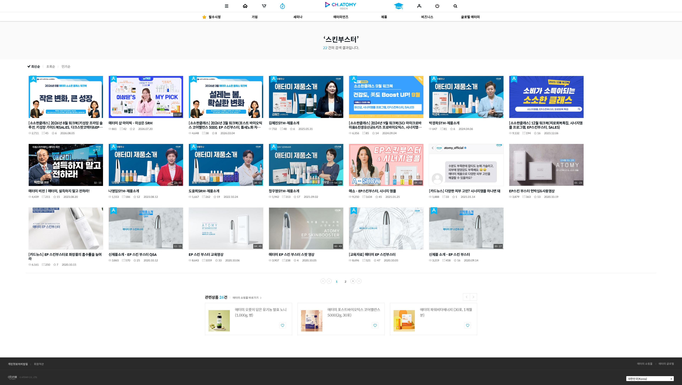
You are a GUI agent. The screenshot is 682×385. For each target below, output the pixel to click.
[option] (248, 319)
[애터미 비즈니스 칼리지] (399, 6)
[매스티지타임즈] (282, 6)
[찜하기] (282, 325)
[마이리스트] (419, 6)
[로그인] (437, 6)
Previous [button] (466, 297)
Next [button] (473, 297)
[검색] (455, 6)
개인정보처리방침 (18, 364)
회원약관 (39, 364)
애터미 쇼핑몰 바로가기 (246, 298)
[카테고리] (226, 6)
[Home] (245, 6)
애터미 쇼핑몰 (645, 364)
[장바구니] (264, 6)
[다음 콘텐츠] (352, 281)
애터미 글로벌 (666, 364)
